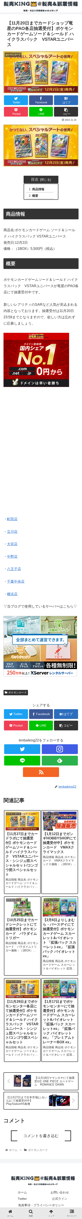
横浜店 (12, 594)
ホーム (22, 1192)
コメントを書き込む (41, 1136)
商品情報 (38, 189)
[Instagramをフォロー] (60, 749)
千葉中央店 (15, 581)
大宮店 (12, 544)
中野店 (12, 556)
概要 (35, 195)
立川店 (12, 531)
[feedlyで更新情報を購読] (60, 761)
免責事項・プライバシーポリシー (41, 1205)
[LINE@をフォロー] (22, 761)
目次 (34, 179)
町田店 (12, 519)
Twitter (22, 1198)
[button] (73, 693)
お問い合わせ (60, 1192)
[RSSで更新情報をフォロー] (41, 772)
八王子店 (14, 569)
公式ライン (59, 1198)
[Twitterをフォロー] (22, 749)
